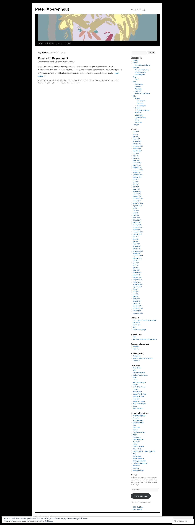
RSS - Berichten (138, 507)
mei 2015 (136, 184)
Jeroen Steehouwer (139, 372)
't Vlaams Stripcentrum (140, 463)
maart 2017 (136, 139)
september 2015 (138, 175)
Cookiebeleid (49, 521)
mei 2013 (136, 239)
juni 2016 (136, 153)
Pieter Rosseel (137, 392)
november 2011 (138, 279)
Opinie (137, 120)
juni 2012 (136, 263)
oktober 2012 (137, 253)
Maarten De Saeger (139, 401)
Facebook (136, 346)
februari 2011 (137, 301)
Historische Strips (140, 72)
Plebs (134, 454)
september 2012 (138, 256)
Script (134, 77)
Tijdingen (136, 124)
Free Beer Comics (138, 470)
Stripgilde (136, 468)
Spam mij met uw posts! (140, 496)
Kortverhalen (139, 115)
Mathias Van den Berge (140, 375)
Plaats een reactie (73, 83)
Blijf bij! (134, 475)
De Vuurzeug (139, 84)
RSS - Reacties (137, 509)
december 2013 (137, 225)
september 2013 (138, 232)
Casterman (87, 80)
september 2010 (138, 313)
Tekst (134, 96)
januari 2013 (137, 248)
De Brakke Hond (138, 439)
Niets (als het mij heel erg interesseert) (145, 339)
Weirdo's (135, 444)
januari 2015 (137, 194)
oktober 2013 (137, 229)
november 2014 (138, 198)
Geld (134, 337)
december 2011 (137, 277)
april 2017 (136, 136)
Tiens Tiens (136, 427)
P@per (135, 434)
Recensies (51, 80)
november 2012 (138, 251)
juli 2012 (135, 260)
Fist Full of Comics (139, 432)
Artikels (137, 98)
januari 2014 (137, 222)
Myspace (135, 349)
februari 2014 (137, 220)
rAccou (135, 380)
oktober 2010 (137, 310)
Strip (117, 80)
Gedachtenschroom (143, 110)
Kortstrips (138, 86)
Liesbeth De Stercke (139, 387)
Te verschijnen (141, 105)
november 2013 (138, 227)
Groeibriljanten (141, 101)
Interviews (138, 113)
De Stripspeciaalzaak (139, 461)
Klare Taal (140, 103)
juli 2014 (135, 208)
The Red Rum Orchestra (142, 65)
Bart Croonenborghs (139, 403)
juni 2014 (136, 210)
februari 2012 (137, 272)
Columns (137, 108)
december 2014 (137, 196)
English (59, 43)
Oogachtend (136, 356)
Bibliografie (49, 43)
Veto (134, 425)
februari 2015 (137, 191)
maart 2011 (136, 299)
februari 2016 (137, 163)
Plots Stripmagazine (139, 415)
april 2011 (136, 296)
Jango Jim (136, 399)
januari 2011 (137, 303)
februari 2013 (137, 246)
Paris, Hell (138, 91)
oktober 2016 (137, 148)
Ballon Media (77, 80)
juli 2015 (135, 179)
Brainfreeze (136, 465)
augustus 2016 (137, 151)
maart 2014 (136, 217)
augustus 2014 (137, 206)
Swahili (135, 384)
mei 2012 (136, 265)
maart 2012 (136, 270)
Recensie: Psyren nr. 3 (53, 58)
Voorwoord (138, 122)
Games (137, 79)
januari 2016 (137, 165)
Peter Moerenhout (52, 9)
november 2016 (138, 146)
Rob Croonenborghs (139, 382)
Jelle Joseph (136, 325)
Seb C (135, 327)
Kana (94, 80)
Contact (68, 43)
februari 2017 (137, 141)
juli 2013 (135, 237)
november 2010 (138, 308)
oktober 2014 (137, 201)
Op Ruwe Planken (138, 446)
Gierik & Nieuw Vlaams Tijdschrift (144, 451)
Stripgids (135, 418)
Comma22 (136, 361)
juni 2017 (136, 132)
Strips (50, 83)
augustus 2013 (137, 234)
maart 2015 (136, 189)
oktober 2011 (137, 282)
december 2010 (137, 306)
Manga (98, 80)
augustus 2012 (137, 258)
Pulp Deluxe (137, 437)
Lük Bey (135, 389)
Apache (135, 430)
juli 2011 (135, 289)
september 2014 (138, 203)
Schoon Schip (137, 449)
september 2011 (138, 284)
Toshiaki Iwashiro (59, 83)
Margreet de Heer (138, 396)
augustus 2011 (137, 287)
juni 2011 (136, 291)
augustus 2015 (137, 177)
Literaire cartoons (140, 117)
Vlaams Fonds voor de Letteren (143, 358)
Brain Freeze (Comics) (142, 70)
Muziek (135, 62)
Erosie (135, 406)
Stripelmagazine (61, 80)
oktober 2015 (137, 172)
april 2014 (136, 215)
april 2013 (136, 241)
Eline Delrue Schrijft (139, 330)
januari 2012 (137, 275)
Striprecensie (42, 83)
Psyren (104, 80)
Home (40, 43)
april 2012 (136, 268)
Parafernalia (138, 89)
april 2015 (136, 186)
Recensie (111, 80)
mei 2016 (136, 155)
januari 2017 (137, 144)
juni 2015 (136, 182)
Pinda (134, 377)
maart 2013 (136, 244)
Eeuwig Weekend (138, 458)
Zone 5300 (136, 442)
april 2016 (136, 158)
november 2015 (138, 170)
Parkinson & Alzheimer (142, 93)
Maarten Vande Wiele (139, 394)
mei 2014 (136, 213)
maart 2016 (136, 160)
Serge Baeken (137, 368)
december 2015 (137, 167)
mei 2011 (136, 294)
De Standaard (137, 456)
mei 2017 (136, 134)
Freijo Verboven (138, 408)
